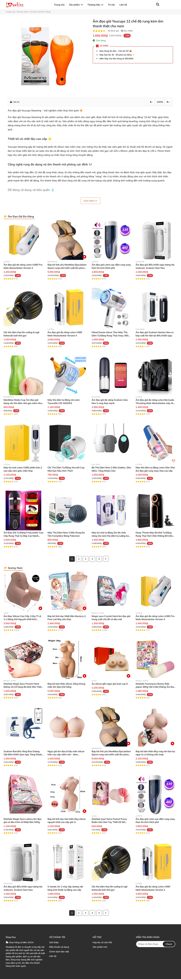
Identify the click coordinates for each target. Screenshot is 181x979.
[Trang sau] (106, 559)
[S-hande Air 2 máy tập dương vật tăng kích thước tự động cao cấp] (67, 862)
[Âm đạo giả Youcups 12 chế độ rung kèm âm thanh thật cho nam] (47, 56)
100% (160, 101)
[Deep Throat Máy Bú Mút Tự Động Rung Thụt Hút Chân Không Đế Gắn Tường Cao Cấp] (155, 510)
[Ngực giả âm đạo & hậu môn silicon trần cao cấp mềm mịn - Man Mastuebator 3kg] (67, 727)
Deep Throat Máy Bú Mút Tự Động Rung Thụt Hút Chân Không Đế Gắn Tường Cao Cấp (154, 535)
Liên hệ (52, 956)
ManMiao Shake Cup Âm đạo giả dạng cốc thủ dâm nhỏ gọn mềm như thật (23, 403)
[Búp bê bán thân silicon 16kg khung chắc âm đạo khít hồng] (67, 659)
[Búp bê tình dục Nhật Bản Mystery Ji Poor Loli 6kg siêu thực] (67, 591)
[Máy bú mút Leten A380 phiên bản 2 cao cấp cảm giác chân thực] (23, 443)
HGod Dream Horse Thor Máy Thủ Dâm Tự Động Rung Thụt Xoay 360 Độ (110, 335)
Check (169, 944)
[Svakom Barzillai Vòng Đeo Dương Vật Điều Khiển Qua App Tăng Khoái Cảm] (23, 727)
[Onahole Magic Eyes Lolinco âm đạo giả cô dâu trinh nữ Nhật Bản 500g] (23, 794)
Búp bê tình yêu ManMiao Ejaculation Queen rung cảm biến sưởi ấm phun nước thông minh (67, 267)
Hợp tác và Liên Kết (102, 942)
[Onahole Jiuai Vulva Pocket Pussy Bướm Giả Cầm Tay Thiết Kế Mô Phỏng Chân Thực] (111, 794)
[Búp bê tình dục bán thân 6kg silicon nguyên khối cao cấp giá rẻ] (67, 794)
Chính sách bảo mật (59, 951)
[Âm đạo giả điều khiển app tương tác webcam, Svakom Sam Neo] (155, 240)
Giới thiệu (54, 942)
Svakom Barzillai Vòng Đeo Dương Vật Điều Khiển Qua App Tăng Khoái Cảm (23, 754)
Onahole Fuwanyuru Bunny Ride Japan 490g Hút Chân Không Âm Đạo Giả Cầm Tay (155, 686)
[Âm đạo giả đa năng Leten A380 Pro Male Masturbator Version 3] (23, 240)
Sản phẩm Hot (100, 947)
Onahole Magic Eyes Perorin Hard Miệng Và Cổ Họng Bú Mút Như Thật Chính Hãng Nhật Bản (22, 686)
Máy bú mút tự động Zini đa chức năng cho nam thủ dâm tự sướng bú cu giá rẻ (110, 535)
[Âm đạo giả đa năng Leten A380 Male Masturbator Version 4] (67, 307)
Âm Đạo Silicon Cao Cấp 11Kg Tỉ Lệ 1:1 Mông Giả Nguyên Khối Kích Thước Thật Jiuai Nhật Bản (22, 619)
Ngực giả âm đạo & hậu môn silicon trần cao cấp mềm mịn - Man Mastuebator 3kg (66, 754)
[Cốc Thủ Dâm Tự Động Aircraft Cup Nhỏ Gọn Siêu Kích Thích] (67, 443)
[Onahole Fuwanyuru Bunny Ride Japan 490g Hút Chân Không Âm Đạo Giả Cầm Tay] (155, 659)
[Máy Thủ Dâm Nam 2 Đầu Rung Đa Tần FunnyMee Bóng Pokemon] (67, 510)
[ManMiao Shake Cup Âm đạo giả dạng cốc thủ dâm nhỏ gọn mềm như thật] (23, 375)
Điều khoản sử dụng (59, 947)
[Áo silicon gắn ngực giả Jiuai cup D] (111, 659)
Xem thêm (89, 200)
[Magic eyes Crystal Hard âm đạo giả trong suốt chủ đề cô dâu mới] (111, 591)
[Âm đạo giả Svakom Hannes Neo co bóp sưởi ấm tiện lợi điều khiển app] (155, 307)
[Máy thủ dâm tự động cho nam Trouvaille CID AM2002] (67, 375)
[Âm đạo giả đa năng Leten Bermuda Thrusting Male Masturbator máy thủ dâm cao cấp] (155, 375)
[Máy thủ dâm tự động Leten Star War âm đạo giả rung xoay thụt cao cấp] (155, 443)
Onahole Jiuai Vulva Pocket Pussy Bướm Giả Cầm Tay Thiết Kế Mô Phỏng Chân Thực (109, 822)
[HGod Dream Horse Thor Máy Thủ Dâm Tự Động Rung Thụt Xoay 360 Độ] (111, 307)
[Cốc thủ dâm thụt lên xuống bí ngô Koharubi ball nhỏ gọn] (23, 307)
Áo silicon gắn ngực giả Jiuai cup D (110, 683)
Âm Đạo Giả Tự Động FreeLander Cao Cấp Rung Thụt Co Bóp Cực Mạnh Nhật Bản (23, 535)
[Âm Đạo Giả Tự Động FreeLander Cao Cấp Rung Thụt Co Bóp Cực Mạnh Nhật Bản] (23, 510)
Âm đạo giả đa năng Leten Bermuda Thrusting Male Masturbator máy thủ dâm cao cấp (155, 403)
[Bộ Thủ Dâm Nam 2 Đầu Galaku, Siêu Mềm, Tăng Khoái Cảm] (111, 443)
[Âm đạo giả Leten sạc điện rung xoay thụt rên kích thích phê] (111, 240)
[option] (47, 56)
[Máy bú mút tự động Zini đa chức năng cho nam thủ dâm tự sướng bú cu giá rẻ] (111, 510)
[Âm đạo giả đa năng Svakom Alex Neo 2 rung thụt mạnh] (111, 375)
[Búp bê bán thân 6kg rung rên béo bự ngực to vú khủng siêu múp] (155, 727)
